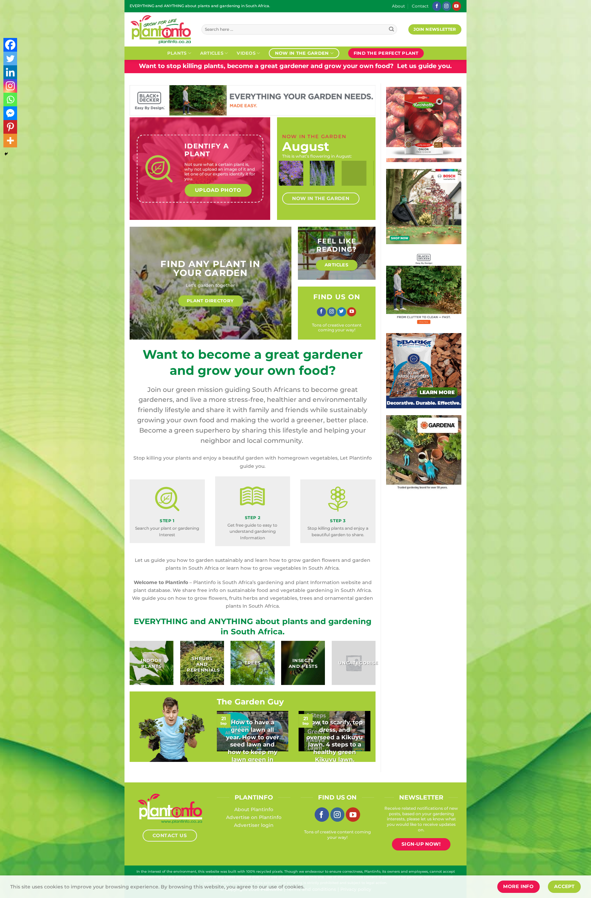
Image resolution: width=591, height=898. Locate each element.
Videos (246, 53)
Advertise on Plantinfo (253, 817)
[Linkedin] (10, 72)
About (398, 6)
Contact (420, 6)
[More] (10, 140)
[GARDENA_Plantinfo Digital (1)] (423, 452)
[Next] (363, 179)
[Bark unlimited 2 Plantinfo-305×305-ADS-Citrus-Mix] (423, 370)
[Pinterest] (10, 127)
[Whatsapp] (10, 99)
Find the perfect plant (386, 53)
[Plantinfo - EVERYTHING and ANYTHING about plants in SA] (160, 29)
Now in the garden (302, 53)
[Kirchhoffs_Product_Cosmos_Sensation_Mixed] (423, 124)
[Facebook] (10, 45)
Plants (177, 53)
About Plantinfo (253, 809)
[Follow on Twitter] (341, 312)
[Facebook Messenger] (10, 113)
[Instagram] (10, 86)
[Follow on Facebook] (436, 6)
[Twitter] (10, 58)
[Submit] (391, 29)
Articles (211, 53)
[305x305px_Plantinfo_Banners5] (423, 206)
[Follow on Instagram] (446, 6)
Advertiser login (254, 825)
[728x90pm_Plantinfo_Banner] (253, 100)
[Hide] (6, 154)
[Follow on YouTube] (456, 6)
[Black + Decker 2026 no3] (423, 288)
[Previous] (289, 179)
